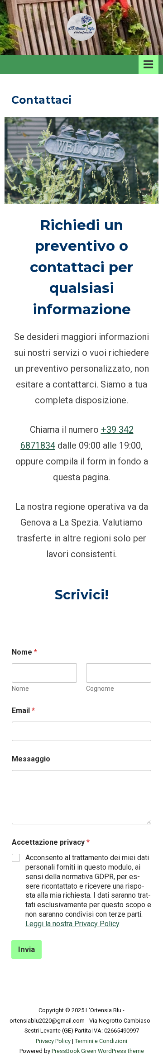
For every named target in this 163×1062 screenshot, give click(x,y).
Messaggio (31, 759)
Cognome (100, 688)
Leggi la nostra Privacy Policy (72, 923)
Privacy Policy (53, 1041)
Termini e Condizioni (101, 1041)
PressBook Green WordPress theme (98, 1051)
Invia (26, 949)
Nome (20, 688)
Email (23, 710)
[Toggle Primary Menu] (148, 64)
